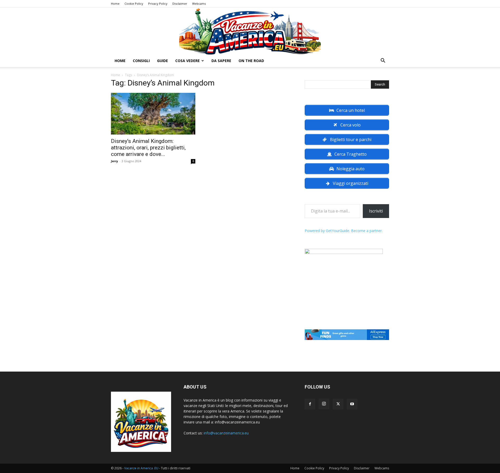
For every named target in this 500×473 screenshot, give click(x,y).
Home (115, 3)
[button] (383, 61)
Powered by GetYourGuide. (327, 230)
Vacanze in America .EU (141, 468)
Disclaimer (179, 3)
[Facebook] (310, 404)
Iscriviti (376, 211)
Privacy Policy (157, 3)
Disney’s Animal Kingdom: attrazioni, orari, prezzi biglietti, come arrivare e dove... (148, 147)
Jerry (114, 161)
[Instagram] (324, 404)
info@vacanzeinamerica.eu (226, 432)
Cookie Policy (133, 3)
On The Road (251, 60)
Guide (162, 60)
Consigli (141, 60)
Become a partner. (367, 230)
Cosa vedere (187, 60)
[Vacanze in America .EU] (250, 31)
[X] (338, 404)
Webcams (199, 3)
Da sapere (221, 60)
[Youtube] (352, 404)
